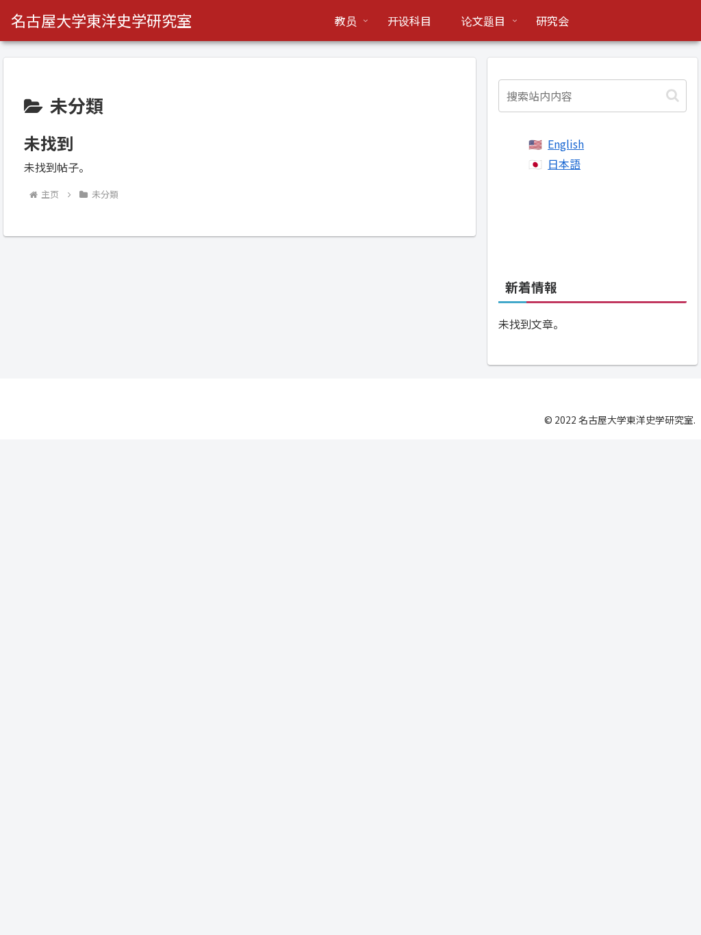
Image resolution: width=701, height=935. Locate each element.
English (566, 144)
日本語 (564, 163)
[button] (673, 95)
